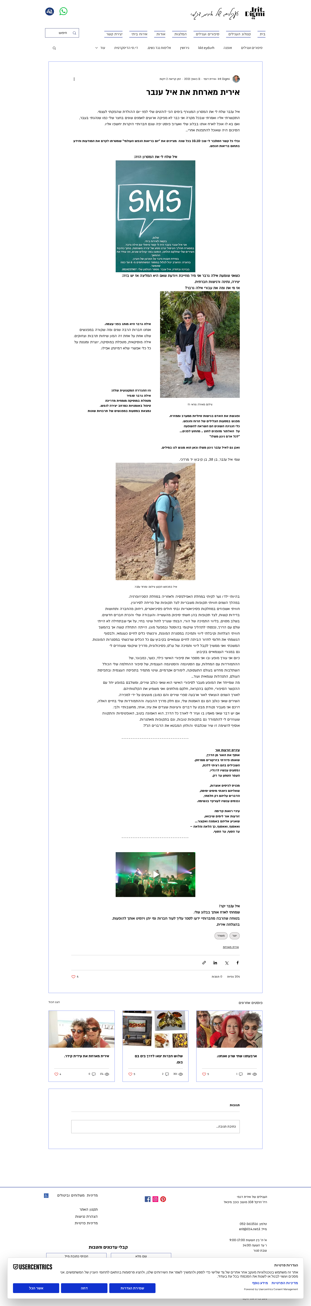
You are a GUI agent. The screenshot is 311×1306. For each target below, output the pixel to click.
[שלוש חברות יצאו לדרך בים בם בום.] (156, 1029)
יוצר (234, 936)
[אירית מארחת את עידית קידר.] (82, 1029)
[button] (54, 48)
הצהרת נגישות (86, 1216)
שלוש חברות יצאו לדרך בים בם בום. (159, 1059)
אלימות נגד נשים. (159, 48)
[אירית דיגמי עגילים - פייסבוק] (147, 1199)
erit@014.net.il (249, 1229)
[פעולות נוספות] (74, 79)
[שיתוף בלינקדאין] (215, 962)
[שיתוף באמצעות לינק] (204, 962)
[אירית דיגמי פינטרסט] (163, 1199)
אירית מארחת (231, 947)
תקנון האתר (88, 1209)
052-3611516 (249, 1224)
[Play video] (155, 874)
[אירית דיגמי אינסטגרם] (155, 1199)
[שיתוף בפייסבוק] (237, 962)
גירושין (184, 48)
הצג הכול (54, 1002)
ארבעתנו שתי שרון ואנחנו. (237, 1056)
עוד (102, 48)
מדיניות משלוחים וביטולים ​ (77, 1195)
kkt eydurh (206, 48)
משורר (221, 936)
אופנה (228, 48)
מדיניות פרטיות (86, 1223)
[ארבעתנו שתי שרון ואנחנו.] (229, 1029)
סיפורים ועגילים (252, 48)
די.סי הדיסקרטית (126, 48)
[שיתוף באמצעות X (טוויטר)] (226, 962)
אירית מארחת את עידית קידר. (86, 1056)
